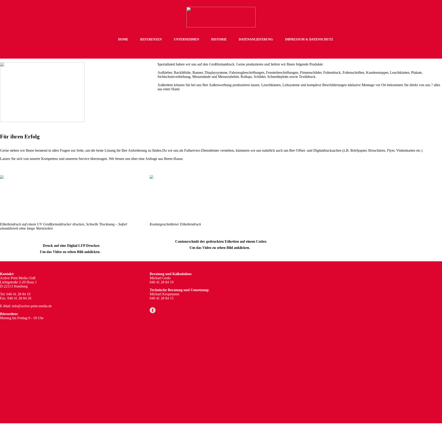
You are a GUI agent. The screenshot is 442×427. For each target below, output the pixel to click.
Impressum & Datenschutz (309, 39)
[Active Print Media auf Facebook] (152, 310)
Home (123, 39)
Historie (219, 39)
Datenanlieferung (256, 39)
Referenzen (151, 39)
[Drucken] (40, 197)
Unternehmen (186, 39)
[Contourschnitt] (190, 197)
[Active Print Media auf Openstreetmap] (367, 342)
